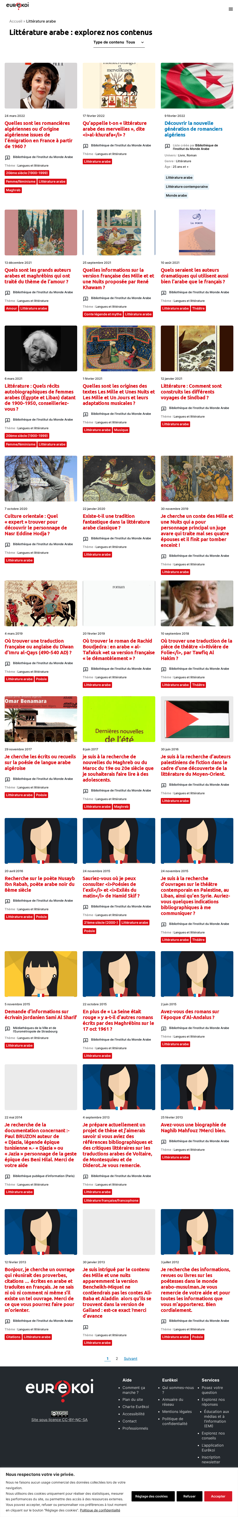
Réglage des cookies (151, 1496)
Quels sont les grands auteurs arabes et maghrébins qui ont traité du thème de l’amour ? (38, 275)
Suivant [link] (130, 1358)
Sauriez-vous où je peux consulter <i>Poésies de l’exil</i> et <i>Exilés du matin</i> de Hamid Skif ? (111, 887)
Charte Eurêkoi (135, 1406)
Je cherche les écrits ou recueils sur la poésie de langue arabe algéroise (40, 762)
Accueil (15, 21)
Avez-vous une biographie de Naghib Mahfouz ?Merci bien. (193, 1127)
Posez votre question (212, 1390)
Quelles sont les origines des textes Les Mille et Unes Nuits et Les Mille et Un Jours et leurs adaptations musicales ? (119, 394)
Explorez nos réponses (213, 1402)
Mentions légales (177, 1411)
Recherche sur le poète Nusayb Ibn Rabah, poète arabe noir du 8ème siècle (40, 884)
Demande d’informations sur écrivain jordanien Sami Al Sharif (41, 1014)
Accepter (218, 1496)
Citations (13, 1337)
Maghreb (13, 190)
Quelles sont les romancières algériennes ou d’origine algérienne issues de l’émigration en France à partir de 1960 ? (39, 134)
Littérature (183, 161)
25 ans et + (181, 166)
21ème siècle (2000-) (101, 922)
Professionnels (135, 1428)
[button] (134, 42)
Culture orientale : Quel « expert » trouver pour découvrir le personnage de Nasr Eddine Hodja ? (36, 524)
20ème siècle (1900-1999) (27, 173)
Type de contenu (108, 42)
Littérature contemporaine (187, 186)
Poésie (41, 679)
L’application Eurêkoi (213, 1447)
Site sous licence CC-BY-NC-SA (59, 1419)
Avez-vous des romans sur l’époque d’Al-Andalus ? (190, 1014)
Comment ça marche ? (133, 1390)
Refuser (189, 1496)
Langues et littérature (33, 165)
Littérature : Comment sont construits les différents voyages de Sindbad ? (191, 391)
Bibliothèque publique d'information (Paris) (44, 1176)
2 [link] (118, 1358)
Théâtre (198, 308)
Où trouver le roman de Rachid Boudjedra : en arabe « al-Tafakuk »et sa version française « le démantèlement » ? (119, 649)
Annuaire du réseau (172, 1402)
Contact (129, 1421)
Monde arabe (176, 195)
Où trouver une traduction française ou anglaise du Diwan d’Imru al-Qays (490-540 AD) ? (39, 646)
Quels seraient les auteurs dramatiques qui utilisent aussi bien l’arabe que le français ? (194, 275)
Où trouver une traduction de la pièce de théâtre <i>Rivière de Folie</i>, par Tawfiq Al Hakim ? (196, 649)
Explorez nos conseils (213, 1435)
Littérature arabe (52, 181)
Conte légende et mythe (103, 314)
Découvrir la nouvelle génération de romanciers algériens (193, 128)
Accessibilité (133, 1413)
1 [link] (108, 1358)
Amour (11, 308)
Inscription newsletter (211, 1459)
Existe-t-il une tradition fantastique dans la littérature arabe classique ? (116, 521)
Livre (181, 155)
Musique (121, 430)
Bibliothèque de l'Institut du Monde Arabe (43, 157)
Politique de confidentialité (100, 1510)
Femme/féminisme (20, 181)
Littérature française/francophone (111, 1200)
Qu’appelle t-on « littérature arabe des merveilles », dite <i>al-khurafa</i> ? (115, 128)
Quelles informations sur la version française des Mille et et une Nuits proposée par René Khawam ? (118, 278)
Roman (192, 155)
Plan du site (132, 1399)
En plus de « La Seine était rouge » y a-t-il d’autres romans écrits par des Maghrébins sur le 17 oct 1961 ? (118, 1020)
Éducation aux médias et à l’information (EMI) (216, 1418)
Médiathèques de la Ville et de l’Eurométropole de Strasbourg (35, 1029)
